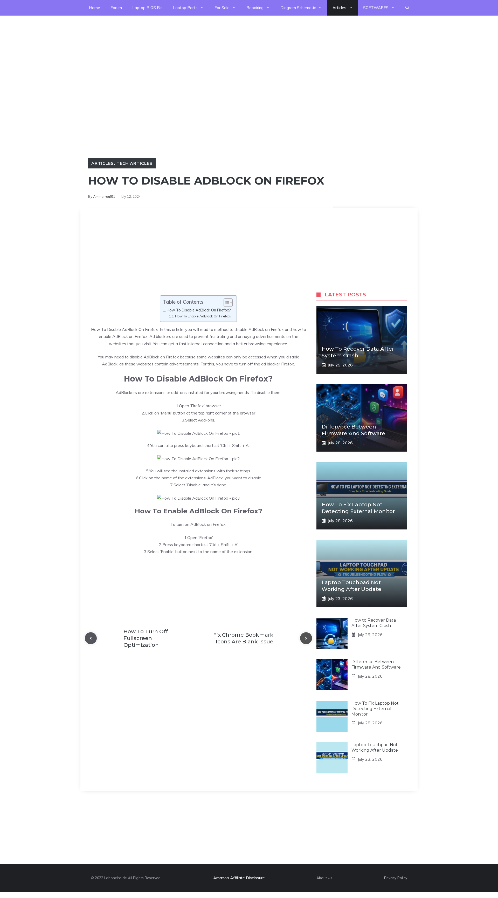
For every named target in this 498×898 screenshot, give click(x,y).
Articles (339, 7)
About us (324, 877)
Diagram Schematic (298, 7)
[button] (407, 8)
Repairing (255, 7)
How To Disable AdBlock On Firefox (124, 329)
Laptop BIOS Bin (147, 7)
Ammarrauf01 (104, 196)
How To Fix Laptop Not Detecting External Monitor (375, 709)
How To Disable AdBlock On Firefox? (199, 310)
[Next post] (306, 638)
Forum (116, 7)
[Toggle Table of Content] (225, 302)
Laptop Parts (185, 7)
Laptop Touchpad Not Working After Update (374, 747)
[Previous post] (91, 638)
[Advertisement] (155, 52)
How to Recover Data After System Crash (373, 623)
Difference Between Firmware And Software (376, 664)
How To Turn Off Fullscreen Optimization (145, 638)
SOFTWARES (376, 7)
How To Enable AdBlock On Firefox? (203, 316)
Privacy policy (395, 877)
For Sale (222, 7)
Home (94, 7)
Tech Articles (134, 163)
